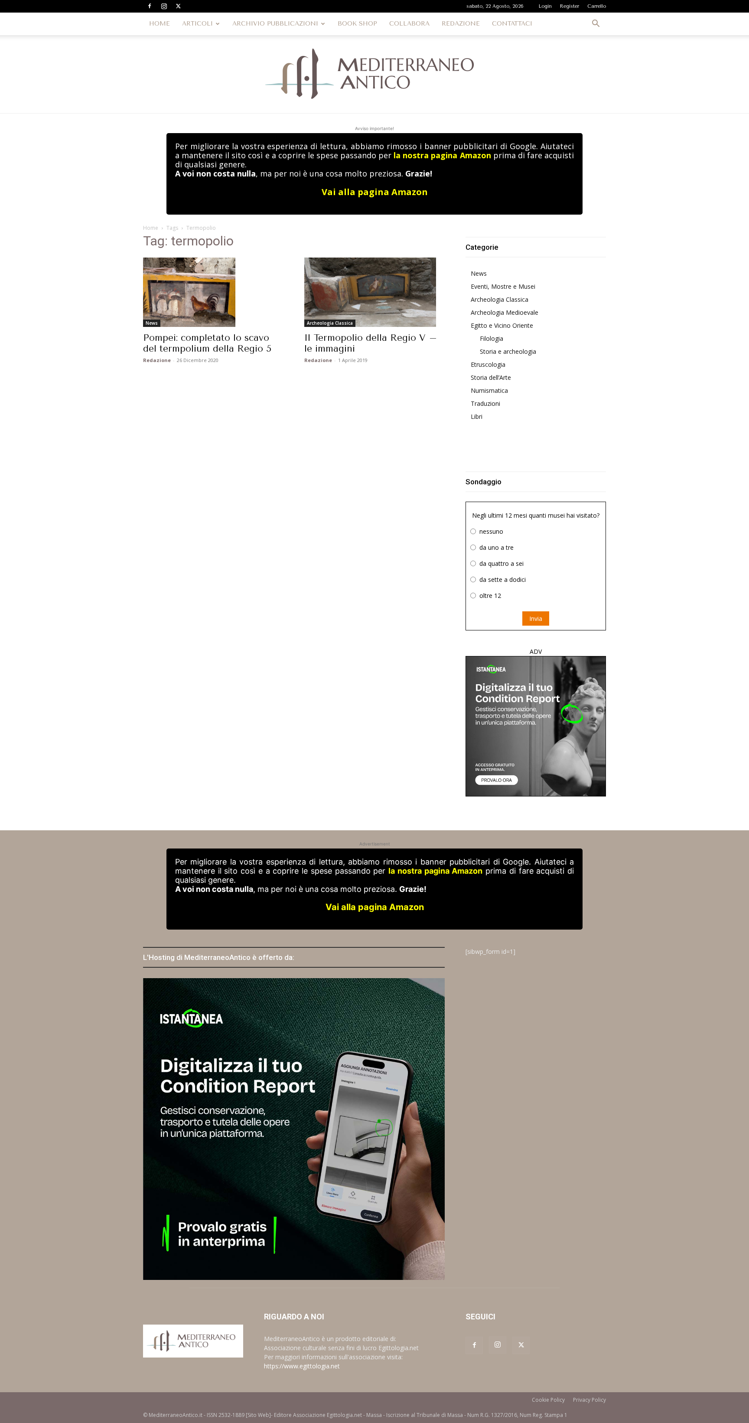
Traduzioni (485, 403)
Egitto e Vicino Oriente (502, 325)
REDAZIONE (461, 23)
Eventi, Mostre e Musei (503, 286)
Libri (476, 416)
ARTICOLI (197, 23)
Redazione (157, 360)
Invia (535, 618)
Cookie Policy (548, 1399)
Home (150, 228)
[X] (178, 6)
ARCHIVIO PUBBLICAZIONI (275, 23)
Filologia (491, 338)
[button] (595, 24)
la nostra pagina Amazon (442, 155)
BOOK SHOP (357, 23)
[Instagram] (163, 6)
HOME (159, 23)
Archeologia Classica (330, 323)
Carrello (596, 6)
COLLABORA (409, 23)
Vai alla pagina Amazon (375, 192)
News (152, 323)
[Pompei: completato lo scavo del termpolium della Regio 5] (213, 292)
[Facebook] (149, 6)
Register (569, 6)
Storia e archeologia (508, 351)
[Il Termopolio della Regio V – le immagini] (374, 292)
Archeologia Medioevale (504, 312)
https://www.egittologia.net (302, 1366)
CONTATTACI (512, 23)
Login (545, 6)
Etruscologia (488, 364)
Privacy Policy (589, 1399)
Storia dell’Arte (491, 377)
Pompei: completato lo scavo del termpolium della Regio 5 (207, 343)
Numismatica (489, 390)
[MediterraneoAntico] (374, 74)
